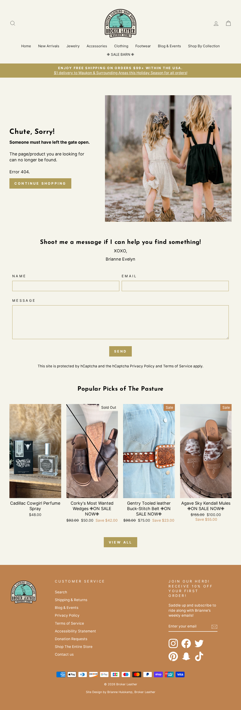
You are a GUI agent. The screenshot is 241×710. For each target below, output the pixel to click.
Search (61, 592)
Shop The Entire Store (73, 646)
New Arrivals (48, 46)
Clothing (121, 46)
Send (120, 351)
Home (26, 46)
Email (129, 276)
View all (121, 542)
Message (24, 300)
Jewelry (73, 46)
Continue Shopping (40, 183)
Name (19, 276)
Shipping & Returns (71, 600)
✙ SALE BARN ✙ (120, 54)
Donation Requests (71, 639)
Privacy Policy (142, 366)
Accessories (97, 46)
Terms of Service (177, 366)
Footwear (143, 46)
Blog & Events (169, 46)
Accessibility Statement (75, 631)
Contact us (64, 654)
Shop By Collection (204, 46)
